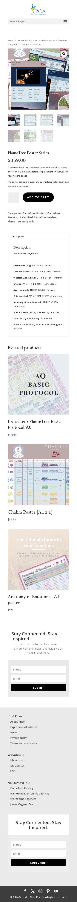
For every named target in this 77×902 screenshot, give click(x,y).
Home (10, 40)
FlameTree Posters (34, 213)
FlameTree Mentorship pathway (29, 793)
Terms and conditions (23, 743)
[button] (64, 54)
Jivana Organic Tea (21, 804)
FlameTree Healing (21, 788)
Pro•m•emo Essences (23, 799)
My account (17, 760)
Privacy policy (18, 738)
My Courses (17, 765)
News (13, 732)
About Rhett (17, 721)
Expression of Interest (23, 727)
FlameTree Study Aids (21, 221)
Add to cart (38, 197)
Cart (13, 771)
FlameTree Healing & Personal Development (35, 40)
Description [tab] (18, 236)
